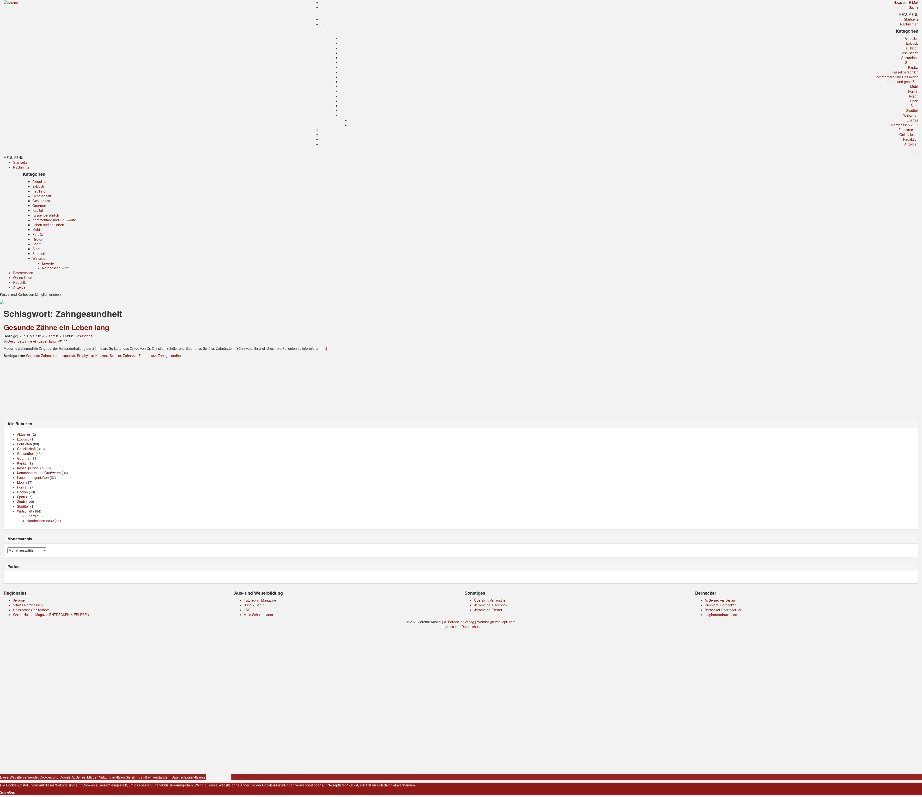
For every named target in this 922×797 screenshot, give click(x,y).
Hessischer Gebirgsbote (31, 609)
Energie (912, 120)
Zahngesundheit (170, 355)
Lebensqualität (64, 355)
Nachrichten (909, 24)
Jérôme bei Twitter (488, 609)
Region (913, 96)
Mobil (914, 86)
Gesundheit (909, 57)
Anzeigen (911, 144)
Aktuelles (911, 38)
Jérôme (19, 600)
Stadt (914, 105)
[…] (324, 348)
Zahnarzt (130, 355)
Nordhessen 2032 (904, 124)
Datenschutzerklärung (188, 777)
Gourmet (911, 62)
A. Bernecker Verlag (720, 600)
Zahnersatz (147, 355)
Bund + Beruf (254, 605)
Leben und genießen (902, 81)
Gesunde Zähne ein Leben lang (56, 327)
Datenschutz (470, 626)
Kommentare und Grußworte (896, 76)
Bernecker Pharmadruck (723, 609)
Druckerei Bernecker (720, 605)
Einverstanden (219, 777)
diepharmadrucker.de (721, 614)
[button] (908, 14)
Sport (914, 100)
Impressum (450, 626)
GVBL (248, 609)
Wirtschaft (910, 115)
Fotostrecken (908, 129)
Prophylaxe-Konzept (92, 355)
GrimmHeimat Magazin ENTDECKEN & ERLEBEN (51, 614)
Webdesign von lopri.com (496, 621)
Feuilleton (911, 48)
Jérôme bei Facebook (490, 605)
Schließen (7, 792)
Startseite (911, 19)
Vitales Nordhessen (28, 605)
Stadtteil (912, 110)
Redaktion (910, 139)
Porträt (913, 91)
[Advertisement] (461, 388)
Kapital (913, 67)
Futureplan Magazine (260, 600)
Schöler (115, 355)
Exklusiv (912, 43)
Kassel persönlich (905, 72)
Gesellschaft (909, 52)
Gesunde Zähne (38, 355)
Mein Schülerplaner (258, 614)
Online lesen (908, 134)
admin (53, 335)
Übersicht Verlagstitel (490, 600)
